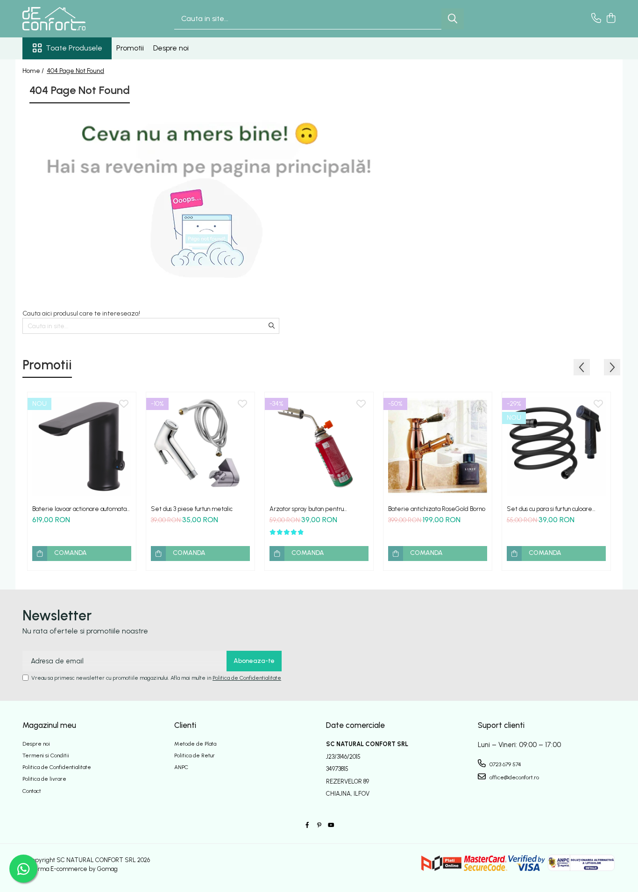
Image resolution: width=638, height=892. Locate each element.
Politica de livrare (44, 779)
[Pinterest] (319, 825)
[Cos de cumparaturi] (611, 18)
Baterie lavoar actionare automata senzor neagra (79, 508)
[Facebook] (307, 825)
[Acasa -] (69, 18)
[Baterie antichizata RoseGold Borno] (437, 446)
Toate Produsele (74, 47)
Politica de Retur (194, 755)
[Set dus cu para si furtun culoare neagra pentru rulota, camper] (556, 446)
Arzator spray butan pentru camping (306, 508)
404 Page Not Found (75, 71)
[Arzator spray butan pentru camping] (319, 446)
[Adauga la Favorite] (123, 404)
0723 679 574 (504, 764)
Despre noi (171, 47)
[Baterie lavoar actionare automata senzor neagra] (81, 446)
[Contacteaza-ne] (596, 18)
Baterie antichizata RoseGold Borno (436, 508)
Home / (33, 71)
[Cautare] (452, 18)
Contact (31, 791)
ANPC (181, 767)
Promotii (130, 47)
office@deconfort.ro (513, 777)
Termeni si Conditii (45, 755)
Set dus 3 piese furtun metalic (192, 508)
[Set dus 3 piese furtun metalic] (200, 446)
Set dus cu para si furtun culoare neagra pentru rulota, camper (549, 508)
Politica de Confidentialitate (247, 678)
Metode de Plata (195, 744)
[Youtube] (331, 825)
